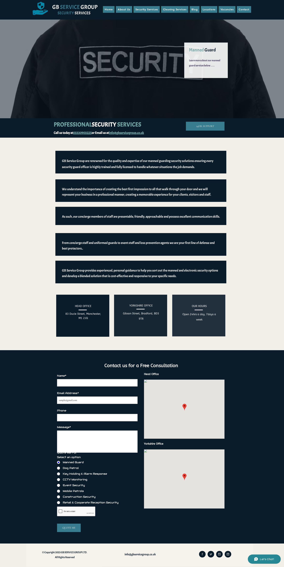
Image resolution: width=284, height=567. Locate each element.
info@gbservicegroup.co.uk (140, 554)
